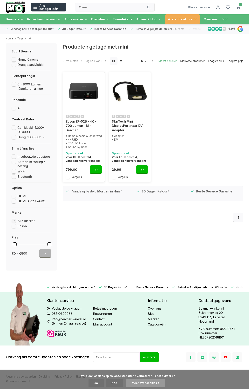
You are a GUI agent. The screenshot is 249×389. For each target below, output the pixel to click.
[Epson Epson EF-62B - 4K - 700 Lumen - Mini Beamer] (84, 91)
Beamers (13, 19)
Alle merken (26, 221)
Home (9, 38)
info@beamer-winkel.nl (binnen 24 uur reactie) (69, 321)
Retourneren (102, 314)
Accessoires (74, 19)
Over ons (211, 19)
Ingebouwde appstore (34, 156)
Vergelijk (77, 176)
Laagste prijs (216, 61)
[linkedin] (237, 357)
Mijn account (102, 324)
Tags (20, 38)
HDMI (22, 196)
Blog (225, 19)
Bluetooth (25, 176)
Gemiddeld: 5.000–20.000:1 (31, 130)
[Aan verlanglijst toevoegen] (99, 78)
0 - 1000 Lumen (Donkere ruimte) (30, 86)
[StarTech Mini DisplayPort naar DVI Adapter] (130, 91)
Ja (96, 383)
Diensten (98, 19)
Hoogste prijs (235, 61)
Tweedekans (122, 19)
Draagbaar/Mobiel (31, 65)
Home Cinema (28, 59)
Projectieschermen (42, 19)
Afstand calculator (182, 19)
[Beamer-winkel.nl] (15, 7)
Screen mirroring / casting (31, 164)
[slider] (15, 244)
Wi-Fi (21, 171)
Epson (22, 226)
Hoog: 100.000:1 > (31, 137)
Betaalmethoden (105, 308)
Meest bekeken (168, 61)
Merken (153, 319)
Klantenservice (199, 7)
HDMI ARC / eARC (31, 201)
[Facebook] (191, 357)
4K (20, 108)
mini (30, 38)
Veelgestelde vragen (66, 308)
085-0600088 (62, 314)
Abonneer (149, 357)
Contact (98, 319)
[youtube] (226, 357)
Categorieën (157, 324)
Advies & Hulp (146, 19)
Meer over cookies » (145, 383)
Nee (114, 383)
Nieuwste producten (192, 61)
